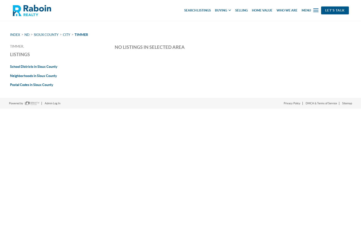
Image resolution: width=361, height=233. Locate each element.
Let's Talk (335, 10)
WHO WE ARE (287, 10)
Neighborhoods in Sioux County (33, 76)
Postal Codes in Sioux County (31, 85)
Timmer (81, 35)
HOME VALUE (262, 10)
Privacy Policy (292, 103)
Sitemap (347, 103)
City (66, 35)
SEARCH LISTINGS (197, 10)
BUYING (221, 10)
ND (26, 35)
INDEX (15, 35)
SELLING (241, 10)
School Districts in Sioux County (33, 66)
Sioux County (46, 35)
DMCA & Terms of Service (321, 103)
